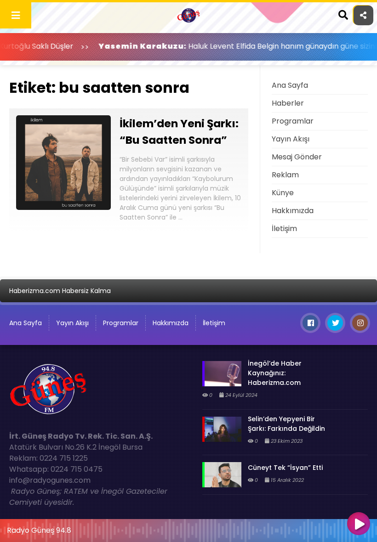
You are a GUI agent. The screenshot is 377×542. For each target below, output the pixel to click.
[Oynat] (358, 524)
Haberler (288, 103)
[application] (188, 528)
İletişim (284, 228)
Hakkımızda (293, 210)
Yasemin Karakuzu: (125, 46)
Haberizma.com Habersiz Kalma (60, 290)
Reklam (285, 174)
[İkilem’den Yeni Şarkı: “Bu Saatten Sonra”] (63, 207)
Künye (283, 192)
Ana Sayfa (290, 85)
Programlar (293, 121)
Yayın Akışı (290, 139)
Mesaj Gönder (297, 157)
